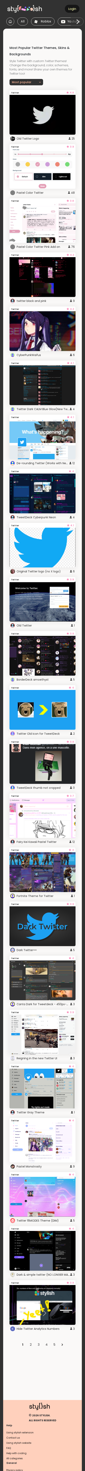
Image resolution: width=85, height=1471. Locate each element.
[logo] (24, 8)
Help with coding (16, 1453)
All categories (14, 1458)
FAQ (8, 1448)
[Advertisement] (44, 34)
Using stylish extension (20, 1432)
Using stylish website (18, 1443)
